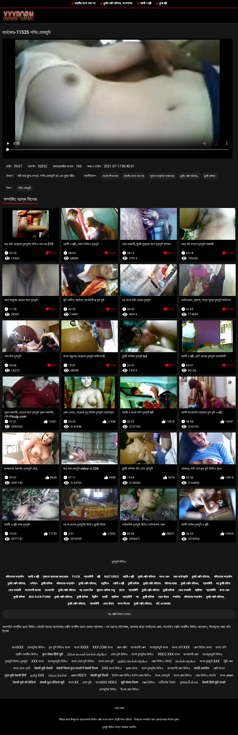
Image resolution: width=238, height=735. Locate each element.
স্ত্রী (98, 576)
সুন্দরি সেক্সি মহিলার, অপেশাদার (117, 3)
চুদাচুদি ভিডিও (119, 561)
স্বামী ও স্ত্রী (145, 3)
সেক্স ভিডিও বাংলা (203, 647)
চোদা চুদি (87, 682)
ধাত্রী (104, 596)
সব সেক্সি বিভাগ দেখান (119, 614)
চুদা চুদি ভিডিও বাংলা (59, 647)
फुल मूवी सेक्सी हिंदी (15, 675)
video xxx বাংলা (169, 654)
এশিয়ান (33, 583)
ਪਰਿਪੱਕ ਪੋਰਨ (167, 682)
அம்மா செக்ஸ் (57, 675)
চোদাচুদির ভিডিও (36, 647)
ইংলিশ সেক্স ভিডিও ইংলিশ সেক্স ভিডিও (131, 675)
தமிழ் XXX (37, 675)
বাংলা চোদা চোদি (21, 668)
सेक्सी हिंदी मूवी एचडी (213, 682)
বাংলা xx (73, 682)
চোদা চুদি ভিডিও (119, 654)
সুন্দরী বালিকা (209, 176)
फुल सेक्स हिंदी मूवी (52, 654)
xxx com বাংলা (103, 647)
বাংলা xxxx (81, 647)
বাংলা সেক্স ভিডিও (183, 675)
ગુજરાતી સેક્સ (188, 682)
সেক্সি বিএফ (219, 668)
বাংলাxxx (17, 647)
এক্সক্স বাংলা (131, 668)
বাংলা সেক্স (164, 576)
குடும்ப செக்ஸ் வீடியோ (133, 661)
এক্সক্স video (78, 675)
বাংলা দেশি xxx (181, 647)
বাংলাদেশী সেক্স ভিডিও (178, 668)
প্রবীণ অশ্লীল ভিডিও (27, 654)
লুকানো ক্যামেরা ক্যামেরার (162, 176)
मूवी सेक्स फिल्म (129, 682)
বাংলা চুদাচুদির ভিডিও (143, 654)
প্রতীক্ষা (198, 590)
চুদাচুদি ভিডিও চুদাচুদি (16, 661)
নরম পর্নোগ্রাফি (180, 576)
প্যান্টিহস (105, 583)
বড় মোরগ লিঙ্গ (86, 590)
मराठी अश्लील (201, 668)
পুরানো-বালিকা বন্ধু (105, 590)
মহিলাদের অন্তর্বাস (15, 576)
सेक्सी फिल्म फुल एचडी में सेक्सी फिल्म (77, 668)
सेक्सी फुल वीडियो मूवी (52, 682)
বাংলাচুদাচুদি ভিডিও (212, 654)
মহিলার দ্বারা (171, 583)
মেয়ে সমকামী (14, 590)
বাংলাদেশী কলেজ (110, 176)
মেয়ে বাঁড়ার (163, 596)
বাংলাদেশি (49, 590)
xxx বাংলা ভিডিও (112, 668)
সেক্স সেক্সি (122, 647)
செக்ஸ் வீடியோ (185, 661)
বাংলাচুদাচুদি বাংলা (159, 647)
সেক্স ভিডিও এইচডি (162, 661)
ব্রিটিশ (95, 596)
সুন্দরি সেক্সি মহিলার (146, 576)
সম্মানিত (176, 596)
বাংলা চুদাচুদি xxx (210, 661)
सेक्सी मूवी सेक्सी (43, 668)
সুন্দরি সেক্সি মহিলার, (189, 176)
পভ (137, 596)
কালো (122, 590)
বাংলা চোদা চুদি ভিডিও (82, 661)
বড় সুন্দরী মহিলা (223, 583)
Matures (111, 576)
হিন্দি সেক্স (228, 661)
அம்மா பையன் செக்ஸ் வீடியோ (87, 654)
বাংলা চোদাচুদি (162, 675)
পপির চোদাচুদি (24, 188)
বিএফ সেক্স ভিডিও (129, 689)
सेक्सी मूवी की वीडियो (24, 682)
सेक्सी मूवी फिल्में (99, 675)
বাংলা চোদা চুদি (106, 661)
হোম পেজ (119, 708)
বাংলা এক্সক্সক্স (226, 675)
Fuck (76, 576)
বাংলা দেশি (220, 647)
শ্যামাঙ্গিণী (88, 576)
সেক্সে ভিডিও (148, 682)
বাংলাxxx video (106, 682)
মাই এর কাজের (163, 603)
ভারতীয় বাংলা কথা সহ (85, 3)
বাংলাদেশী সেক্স (138, 647)
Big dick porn (40, 596)
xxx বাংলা (37, 661)
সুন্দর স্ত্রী (163, 3)
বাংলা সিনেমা (124, 603)
